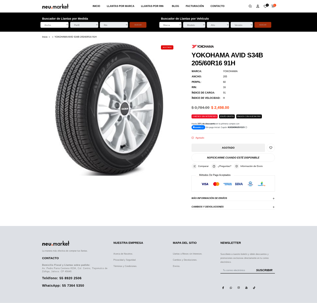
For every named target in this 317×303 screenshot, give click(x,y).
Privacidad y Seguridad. (124, 260)
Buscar (138, 25)
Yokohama (230, 71)
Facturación (195, 6)
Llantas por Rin (152, 6)
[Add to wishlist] (271, 148)
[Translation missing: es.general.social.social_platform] (223, 287)
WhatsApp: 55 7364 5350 (63, 285)
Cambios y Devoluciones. (185, 260)
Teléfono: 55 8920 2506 (62, 278)
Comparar (203, 166)
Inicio (96, 6)
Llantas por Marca (120, 6)
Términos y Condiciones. (125, 266)
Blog (175, 6)
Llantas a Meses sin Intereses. (187, 254)
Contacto (218, 6)
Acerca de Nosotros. (123, 254)
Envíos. (176, 266)
